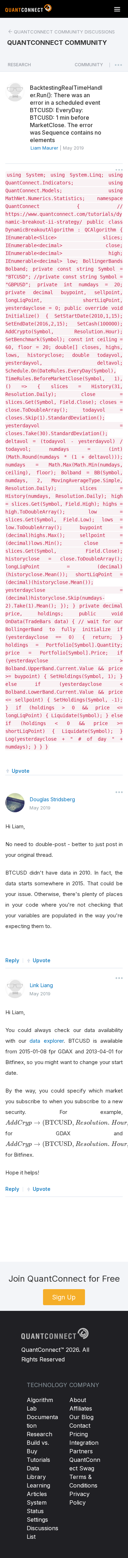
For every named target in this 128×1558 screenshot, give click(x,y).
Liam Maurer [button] (44, 148)
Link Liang (41, 985)
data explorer (46, 1040)
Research (39, 1434)
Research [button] (19, 64)
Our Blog (81, 1417)
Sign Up (64, 1297)
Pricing (78, 1434)
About (77, 1399)
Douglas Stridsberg (52, 799)
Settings (37, 1519)
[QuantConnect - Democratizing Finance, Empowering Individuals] (28, 9)
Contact (79, 1425)
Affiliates (80, 1408)
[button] (89, 66)
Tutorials (38, 1459)
